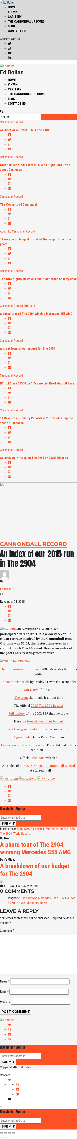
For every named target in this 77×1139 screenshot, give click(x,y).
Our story (31, 689)
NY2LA (64, 829)
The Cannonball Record (26, 21)
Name (4, 981)
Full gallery (16, 713)
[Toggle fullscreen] (9, 1132)
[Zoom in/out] (13, 1132)
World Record (21, 833)
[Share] (5, 1132)
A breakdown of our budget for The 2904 (27, 348)
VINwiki (13, 12)
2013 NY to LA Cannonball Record (50, 765)
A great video (22, 737)
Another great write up (24, 729)
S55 (72, 829)
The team (21, 697)
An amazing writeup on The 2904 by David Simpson (34, 458)
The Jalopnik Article (15, 682)
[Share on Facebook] (42, 135)
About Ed (5, 231)
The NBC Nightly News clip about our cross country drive (38, 279)
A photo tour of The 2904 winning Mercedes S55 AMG (36, 314)
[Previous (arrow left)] (1, 1137)
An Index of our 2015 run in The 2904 (24, 130)
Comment (7, 931)
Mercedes (52, 829)
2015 (19, 829)
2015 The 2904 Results (47, 705)
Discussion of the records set (21, 745)
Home (12, 7)
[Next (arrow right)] (5, 1137)
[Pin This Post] (42, 144)
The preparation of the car (19, 669)
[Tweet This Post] (42, 139)
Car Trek (15, 17)
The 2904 (38, 758)
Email (4, 991)
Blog (11, 26)
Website (5, 1001)
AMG (27, 829)
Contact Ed (17, 31)
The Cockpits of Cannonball (19, 204)
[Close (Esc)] (1, 1132)
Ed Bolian (5, 589)
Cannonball (37, 829)
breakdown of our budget (45, 721)
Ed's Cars (29, 306)
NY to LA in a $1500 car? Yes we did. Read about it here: (37, 383)
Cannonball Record (11, 122)
